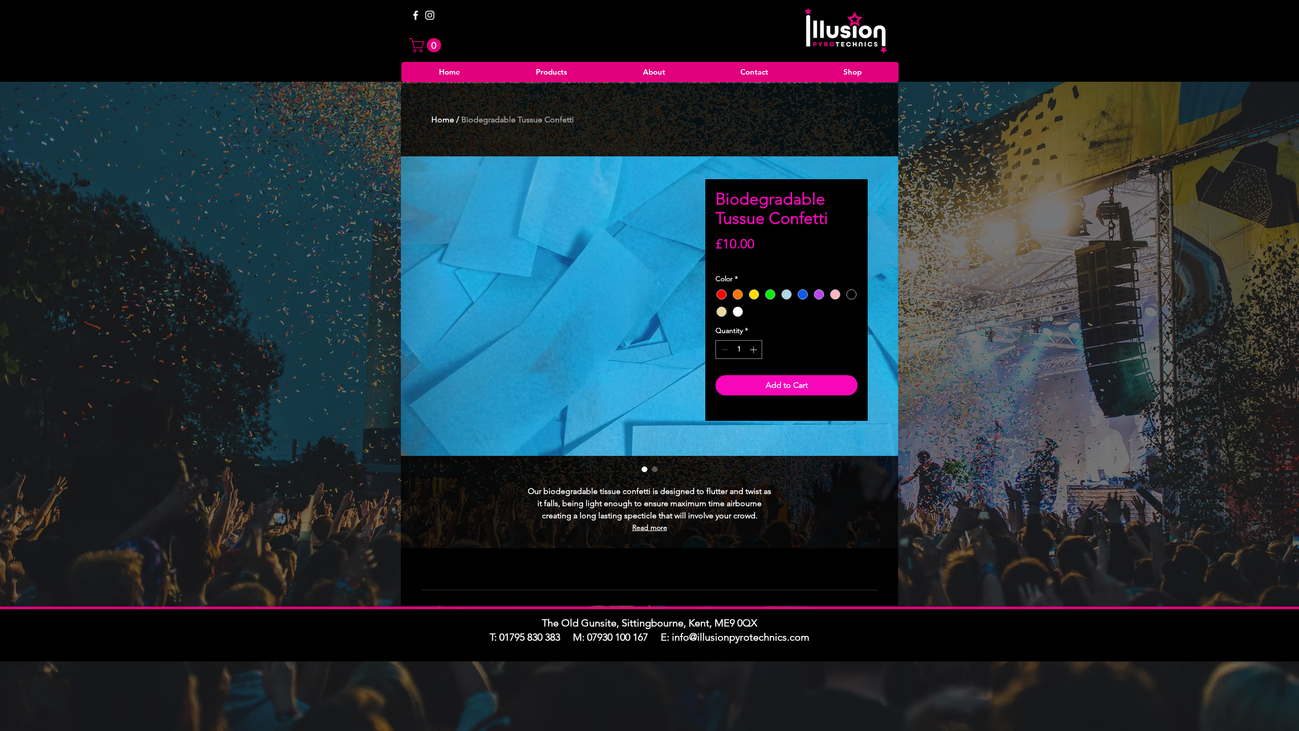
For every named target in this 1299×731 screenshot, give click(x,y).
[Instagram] (430, 15)
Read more (649, 527)
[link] (427, 45)
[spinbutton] (739, 349)
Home (442, 119)
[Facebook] (415, 15)
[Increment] (754, 349)
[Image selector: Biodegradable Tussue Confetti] (644, 469)
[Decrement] (723, 349)
